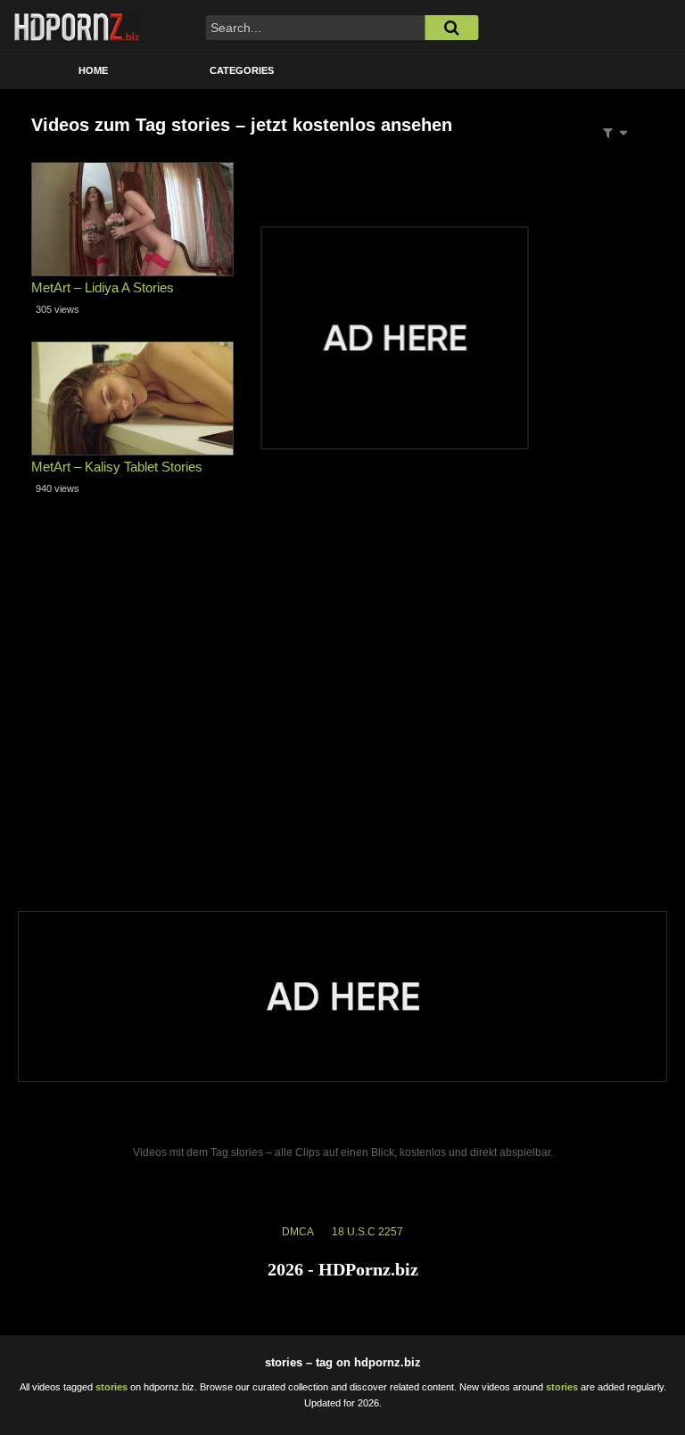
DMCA (298, 1232)
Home (93, 70)
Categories (242, 70)
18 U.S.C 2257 (367, 1232)
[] (451, 27)
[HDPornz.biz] (77, 26)
